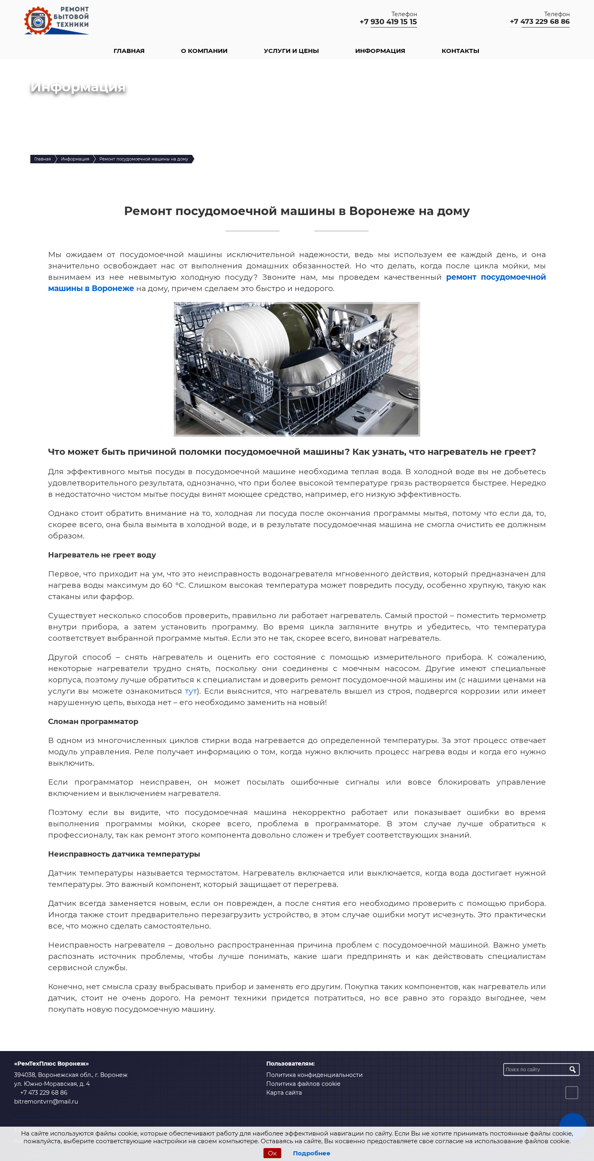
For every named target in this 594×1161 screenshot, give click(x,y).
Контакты (460, 51)
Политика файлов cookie (303, 1083)
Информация (380, 51)
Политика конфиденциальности (314, 1075)
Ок (272, 1153)
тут (191, 691)
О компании (204, 51)
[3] (573, 1069)
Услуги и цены (291, 51)
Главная (129, 51)
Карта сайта (284, 1092)
